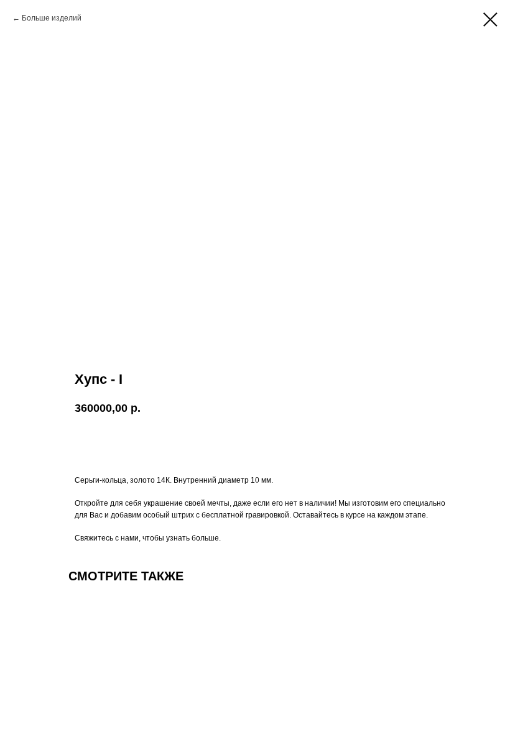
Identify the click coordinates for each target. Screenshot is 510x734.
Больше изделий (51, 18)
